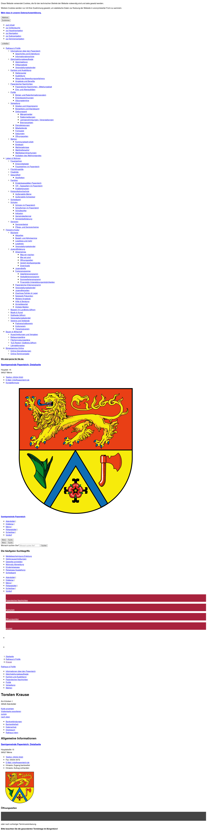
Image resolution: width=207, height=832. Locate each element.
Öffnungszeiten (21, 136)
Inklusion (19, 213)
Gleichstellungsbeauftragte (22, 59)
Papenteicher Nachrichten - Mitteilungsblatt (33, 86)
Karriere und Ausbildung (21, 70)
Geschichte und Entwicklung (27, 53)
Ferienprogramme (23, 271)
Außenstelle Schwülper (25, 196)
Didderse (10, 524)
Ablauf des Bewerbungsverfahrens (30, 78)
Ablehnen (5, 17)
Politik (13, 92)
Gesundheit (15, 174)
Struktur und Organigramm (26, 106)
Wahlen (14, 139)
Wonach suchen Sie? (10, 545)
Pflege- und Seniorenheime (27, 227)
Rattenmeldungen (27, 117)
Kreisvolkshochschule (20, 191)
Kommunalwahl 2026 (24, 141)
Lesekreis (19, 243)
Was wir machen (27, 254)
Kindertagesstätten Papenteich (28, 183)
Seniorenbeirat (21, 224)
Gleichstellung (21, 62)
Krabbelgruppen (22, 188)
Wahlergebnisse (22, 147)
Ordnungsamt (21, 111)
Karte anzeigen (7, 708)
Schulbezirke (20, 210)
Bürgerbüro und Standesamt (27, 108)
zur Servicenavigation (15, 38)
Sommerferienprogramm (30, 279)
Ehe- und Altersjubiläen (25, 89)
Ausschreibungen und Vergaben (24, 334)
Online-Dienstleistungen (21, 351)
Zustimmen (6, 20)
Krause (9, 662)
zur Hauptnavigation (14, 30)
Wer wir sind (25, 257)
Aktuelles (19, 235)
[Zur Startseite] (73, 513)
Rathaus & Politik (13, 48)
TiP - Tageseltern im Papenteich (29, 185)
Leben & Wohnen (13, 158)
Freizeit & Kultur (12, 229)
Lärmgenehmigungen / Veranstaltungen (37, 119)
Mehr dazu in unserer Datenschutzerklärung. (21, 12)
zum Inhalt (10, 25)
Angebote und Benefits (25, 81)
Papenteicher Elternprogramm (28, 284)
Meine (8, 526)
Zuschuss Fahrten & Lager (26, 293)
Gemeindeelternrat (23, 216)
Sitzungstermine (22, 100)
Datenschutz (11, 727)
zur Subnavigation (13, 36)
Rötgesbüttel (11, 529)
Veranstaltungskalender (25, 67)
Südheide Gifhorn (18, 315)
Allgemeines (20, 251)
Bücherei (14, 232)
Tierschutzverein (22, 329)
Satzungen (20, 133)
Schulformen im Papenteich (27, 207)
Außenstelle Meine (23, 194)
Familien (14, 180)
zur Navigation (12, 33)
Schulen (14, 202)
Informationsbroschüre (24, 56)
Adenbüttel (10, 521)
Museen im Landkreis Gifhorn (23, 309)
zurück (4, 714)
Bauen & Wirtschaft (14, 331)
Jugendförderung (18, 249)
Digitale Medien (22, 306)
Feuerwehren (16, 161)
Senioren (14, 221)
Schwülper (10, 532)
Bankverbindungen (14, 721)
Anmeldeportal (21, 304)
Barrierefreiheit (12, 724)
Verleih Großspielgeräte (30, 262)
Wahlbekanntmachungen (26, 152)
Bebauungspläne (18, 337)
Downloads (25, 265)
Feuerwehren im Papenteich (27, 166)
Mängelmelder (26, 114)
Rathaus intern (12, 732)
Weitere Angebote (23, 298)
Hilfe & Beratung (22, 301)
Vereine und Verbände (20, 320)
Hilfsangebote (21, 64)
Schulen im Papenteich (25, 205)
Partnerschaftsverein (24, 323)
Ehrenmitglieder (22, 163)
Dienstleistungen (22, 125)
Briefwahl (19, 144)
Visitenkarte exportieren (11, 711)
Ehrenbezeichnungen (24, 97)
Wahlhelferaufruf (22, 150)
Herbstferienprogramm (29, 276)
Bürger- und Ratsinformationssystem (30, 95)
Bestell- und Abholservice (26, 238)
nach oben (5, 716)
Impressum (10, 729)
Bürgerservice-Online (15, 348)
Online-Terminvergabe (20, 353)
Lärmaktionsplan (18, 345)
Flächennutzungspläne (20, 340)
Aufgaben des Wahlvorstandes (28, 155)
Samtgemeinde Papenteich (21, 364)
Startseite (10, 656)
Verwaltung (15, 103)
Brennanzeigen (26, 122)
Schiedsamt (16, 199)
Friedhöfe (15, 172)
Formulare (19, 130)
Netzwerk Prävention (24, 295)
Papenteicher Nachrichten (22, 84)
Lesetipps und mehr (23, 240)
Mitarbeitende (21, 128)
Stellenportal (20, 73)
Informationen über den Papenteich (25, 51)
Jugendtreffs (20, 268)
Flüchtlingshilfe (17, 169)
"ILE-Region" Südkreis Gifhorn (23, 342)
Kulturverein (20, 326)
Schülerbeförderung (23, 218)
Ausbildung (20, 75)
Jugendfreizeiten (22, 290)
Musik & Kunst (17, 312)
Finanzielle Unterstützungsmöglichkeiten (37, 282)
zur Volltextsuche (13, 27)
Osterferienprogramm (29, 273)
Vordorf (9, 535)
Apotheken (20, 177)
